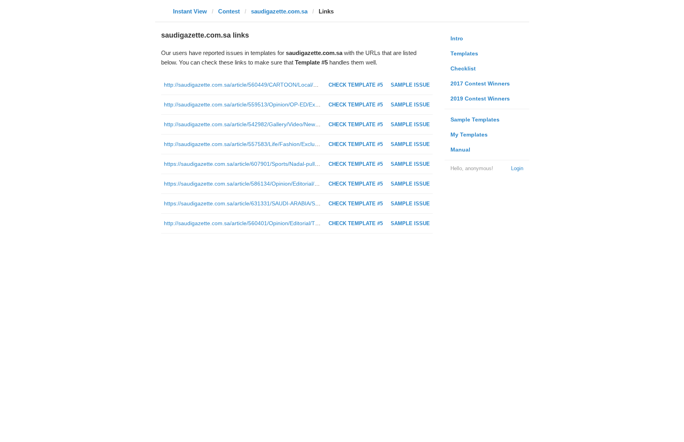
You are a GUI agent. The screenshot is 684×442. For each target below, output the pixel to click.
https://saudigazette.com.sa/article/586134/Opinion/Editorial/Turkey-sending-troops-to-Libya (278, 183)
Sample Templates (475, 119)
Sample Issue (410, 85)
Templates (464, 53)
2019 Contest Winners (480, 98)
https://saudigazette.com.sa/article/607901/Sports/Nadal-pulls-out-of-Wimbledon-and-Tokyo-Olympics (290, 164)
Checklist (463, 68)
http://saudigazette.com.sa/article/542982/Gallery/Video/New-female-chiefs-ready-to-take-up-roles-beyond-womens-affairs (317, 124)
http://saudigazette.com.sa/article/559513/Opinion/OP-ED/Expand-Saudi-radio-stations (272, 104)
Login (517, 168)
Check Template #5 (356, 85)
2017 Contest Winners (480, 83)
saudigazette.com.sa (279, 11)
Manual (460, 149)
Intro (456, 38)
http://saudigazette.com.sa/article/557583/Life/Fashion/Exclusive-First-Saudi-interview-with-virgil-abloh (291, 144)
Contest (229, 11)
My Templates (469, 134)
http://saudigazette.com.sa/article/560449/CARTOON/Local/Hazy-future (253, 85)
